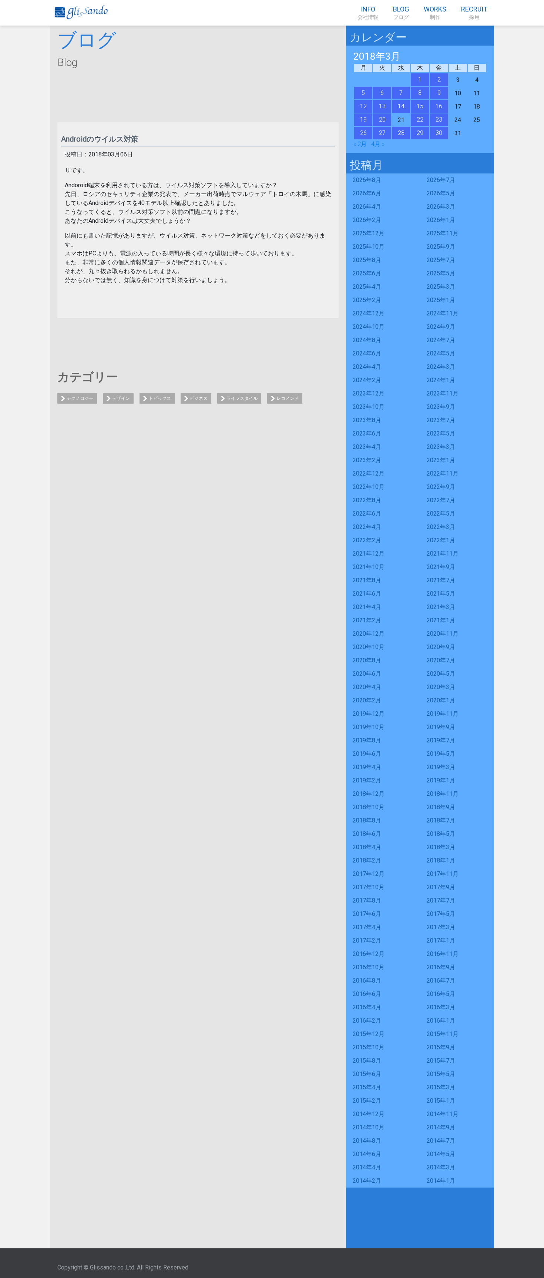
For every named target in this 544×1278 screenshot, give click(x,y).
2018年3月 (441, 847)
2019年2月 (367, 780)
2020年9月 (441, 646)
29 (420, 132)
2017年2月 (367, 940)
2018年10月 (369, 807)
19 (363, 119)
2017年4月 (367, 927)
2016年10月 (369, 967)
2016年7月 (441, 980)
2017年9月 (441, 887)
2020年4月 (367, 687)
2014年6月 (367, 1154)
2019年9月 (441, 727)
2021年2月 (367, 620)
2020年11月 (443, 633)
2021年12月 (369, 553)
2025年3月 (441, 286)
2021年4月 (367, 606)
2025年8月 (367, 260)
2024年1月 (441, 380)
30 (439, 132)
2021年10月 (369, 566)
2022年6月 (367, 513)
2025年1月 (441, 300)
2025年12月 (369, 233)
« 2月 (360, 144)
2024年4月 (367, 366)
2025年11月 (443, 233)
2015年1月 (441, 1100)
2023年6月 (367, 433)
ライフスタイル (242, 398)
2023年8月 (367, 420)
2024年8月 (367, 340)
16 (439, 106)
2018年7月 (441, 820)
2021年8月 (367, 580)
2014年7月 (441, 1140)
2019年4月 (367, 767)
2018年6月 (367, 833)
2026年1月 (441, 220)
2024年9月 (441, 326)
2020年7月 (441, 660)
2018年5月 (441, 833)
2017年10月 (369, 887)
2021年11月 (443, 553)
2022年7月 (441, 500)
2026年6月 (367, 193)
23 (439, 119)
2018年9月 (441, 807)
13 (382, 106)
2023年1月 (441, 460)
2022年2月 (367, 540)
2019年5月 (441, 753)
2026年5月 (441, 193)
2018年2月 (367, 860)
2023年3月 (441, 446)
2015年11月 (443, 1033)
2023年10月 (369, 406)
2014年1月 (441, 1180)
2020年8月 (367, 660)
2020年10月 (369, 646)
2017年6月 (367, 913)
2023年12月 (369, 393)
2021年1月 (441, 620)
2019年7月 (441, 740)
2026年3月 (441, 206)
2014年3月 (441, 1167)
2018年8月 (367, 820)
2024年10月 (369, 326)
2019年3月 (441, 767)
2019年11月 (443, 713)
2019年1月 (441, 780)
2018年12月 (369, 793)
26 (363, 132)
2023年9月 (441, 406)
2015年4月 (367, 1087)
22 (420, 119)
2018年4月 (367, 847)
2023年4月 (367, 446)
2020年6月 (367, 673)
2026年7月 (441, 179)
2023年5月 (441, 433)
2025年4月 (367, 286)
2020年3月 (441, 687)
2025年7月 (441, 260)
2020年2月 (367, 700)
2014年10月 (369, 1127)
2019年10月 (369, 727)
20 (382, 119)
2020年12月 (369, 633)
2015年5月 (441, 1073)
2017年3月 (441, 927)
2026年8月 (367, 179)
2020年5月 (441, 673)
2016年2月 (367, 1020)
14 (401, 106)
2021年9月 (441, 566)
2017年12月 (369, 873)
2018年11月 (443, 793)
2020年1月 (441, 700)
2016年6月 (367, 993)
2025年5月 (441, 273)
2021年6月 (367, 593)
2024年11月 (443, 313)
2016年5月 (441, 993)
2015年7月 (441, 1060)
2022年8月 (367, 500)
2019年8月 (367, 740)
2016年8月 (367, 980)
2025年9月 (441, 246)
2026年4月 (367, 206)
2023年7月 (441, 420)
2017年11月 (443, 873)
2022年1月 (441, 540)
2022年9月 (441, 486)
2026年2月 (367, 220)
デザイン (121, 398)
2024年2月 (367, 380)
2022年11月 (443, 473)
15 (420, 106)
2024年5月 (441, 353)
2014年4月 (367, 1167)
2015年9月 (441, 1047)
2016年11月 (443, 953)
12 (363, 106)
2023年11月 (443, 393)
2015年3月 (441, 1087)
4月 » (378, 144)
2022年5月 (441, 513)
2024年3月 (441, 366)
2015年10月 (369, 1047)
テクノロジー (80, 398)
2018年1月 (441, 860)
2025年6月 (367, 273)
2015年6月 (367, 1073)
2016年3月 (441, 1007)
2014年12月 (369, 1114)
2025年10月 (369, 246)
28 (401, 132)
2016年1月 (441, 1020)
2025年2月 (367, 300)
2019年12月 (369, 713)
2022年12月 (369, 473)
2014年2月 (367, 1180)
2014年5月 (441, 1154)
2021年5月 (441, 593)
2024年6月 (367, 353)
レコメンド (287, 398)
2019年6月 (367, 753)
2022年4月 (367, 526)
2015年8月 (367, 1060)
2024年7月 (441, 340)
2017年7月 (441, 900)
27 (382, 132)
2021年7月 (441, 580)
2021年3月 (441, 606)
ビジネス (199, 398)
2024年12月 (369, 313)
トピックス (160, 398)
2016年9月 (441, 967)
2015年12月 (369, 1033)
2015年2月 (367, 1100)
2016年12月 (369, 953)
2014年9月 (441, 1127)
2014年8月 (367, 1140)
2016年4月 (367, 1007)
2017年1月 (441, 940)
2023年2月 (367, 460)
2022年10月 (369, 486)
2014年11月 (443, 1114)
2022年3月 (441, 526)
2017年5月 (441, 913)
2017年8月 (367, 900)
